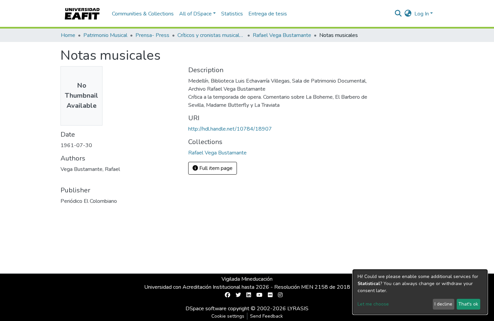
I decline (443, 304)
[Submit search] (398, 14)
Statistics (232, 13)
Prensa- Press (152, 35)
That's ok (468, 304)
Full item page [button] (215, 168)
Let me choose (373, 304)
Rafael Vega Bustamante (282, 35)
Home (68, 35)
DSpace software (206, 308)
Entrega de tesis (267, 13)
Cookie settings (227, 316)
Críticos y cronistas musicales (211, 35)
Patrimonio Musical (105, 35)
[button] (408, 14)
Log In (421, 13)
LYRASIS (297, 308)
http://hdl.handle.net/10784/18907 (230, 129)
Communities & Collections (143, 13)
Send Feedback (266, 316)
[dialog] (420, 292)
